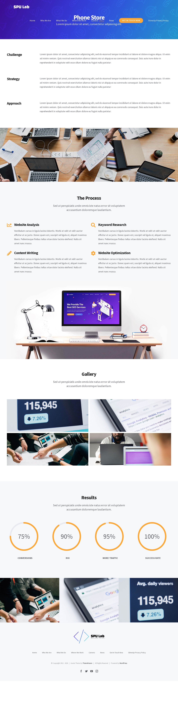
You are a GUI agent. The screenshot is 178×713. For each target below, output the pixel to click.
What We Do (61, 652)
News (102, 652)
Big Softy (163, 611)
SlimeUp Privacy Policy (137, 652)
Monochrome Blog (44, 611)
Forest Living (104, 611)
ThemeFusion (87, 663)
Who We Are (46, 652)
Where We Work (77, 652)
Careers (92, 652)
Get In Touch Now (116, 652)
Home (34, 652)
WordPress (123, 663)
